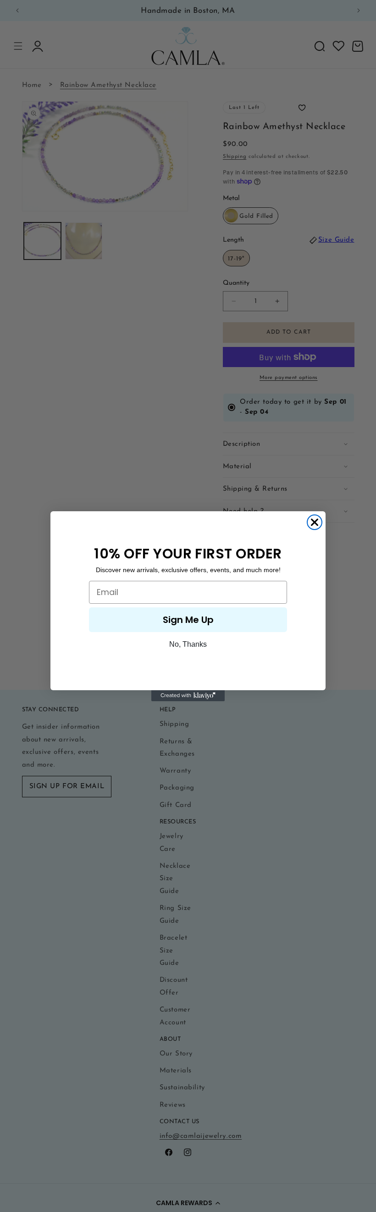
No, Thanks (188, 644)
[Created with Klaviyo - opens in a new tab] (188, 695)
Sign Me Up (188, 619)
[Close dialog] (314, 522)
